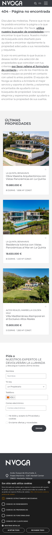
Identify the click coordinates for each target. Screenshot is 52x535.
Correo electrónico (15, 403)
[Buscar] (35, 3)
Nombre (10, 371)
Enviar (39, 428)
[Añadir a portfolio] (46, 168)
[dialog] (26, 507)
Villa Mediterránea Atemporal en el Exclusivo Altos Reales (25, 317)
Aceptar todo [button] (14, 530)
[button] (26, 525)
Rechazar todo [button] (37, 530)
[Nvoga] (11, 3)
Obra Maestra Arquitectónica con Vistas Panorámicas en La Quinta (26, 177)
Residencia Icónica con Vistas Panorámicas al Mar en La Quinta (26, 246)
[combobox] (11, 397)
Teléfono (10, 392)
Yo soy (9, 382)
